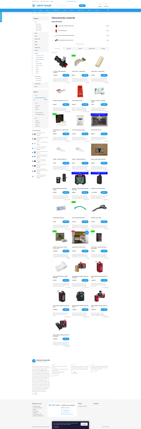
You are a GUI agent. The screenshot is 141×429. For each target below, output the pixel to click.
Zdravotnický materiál (40, 55)
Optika (36, 41)
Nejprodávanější (92, 48)
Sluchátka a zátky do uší (40, 59)
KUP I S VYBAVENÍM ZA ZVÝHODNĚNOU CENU (39, 113)
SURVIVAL (37, 126)
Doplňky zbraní (37, 38)
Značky (36, 86)
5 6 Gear (37, 120)
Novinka (37, 109)
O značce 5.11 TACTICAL (82, 406)
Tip (36, 111)
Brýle (37, 61)
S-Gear (36, 124)
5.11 (35, 21)
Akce (36, 107)
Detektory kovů (37, 47)
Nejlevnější (69, 48)
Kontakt (52, 1)
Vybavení (36, 53)
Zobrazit (66, 104)
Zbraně (36, 33)
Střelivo (36, 36)
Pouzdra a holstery (39, 65)
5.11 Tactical (37, 122)
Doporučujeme (57, 48)
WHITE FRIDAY (37, 83)
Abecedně (103, 48)
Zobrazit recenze (44, 361)
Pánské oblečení (38, 26)
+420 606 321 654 (66, 412)
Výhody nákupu (36, 411)
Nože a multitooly (39, 63)
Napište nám (35, 412)
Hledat (82, 5)
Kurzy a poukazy (38, 76)
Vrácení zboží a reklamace (44, 1)
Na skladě (37, 105)
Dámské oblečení (39, 28)
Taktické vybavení (39, 30)
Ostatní (37, 73)
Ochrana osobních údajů (37, 414)
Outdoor (36, 44)
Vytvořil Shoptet (106, 426)
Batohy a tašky (38, 24)
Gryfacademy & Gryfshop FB (68, 414)
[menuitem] (35, 10)
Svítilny (37, 67)
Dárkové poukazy (39, 78)
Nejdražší (80, 48)
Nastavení (56, 427)
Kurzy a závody (38, 80)
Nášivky (37, 71)
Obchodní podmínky (35, 1)
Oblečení (36, 50)
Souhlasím (84, 424)
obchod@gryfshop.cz (66, 410)
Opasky (37, 69)
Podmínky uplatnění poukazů (38, 415)
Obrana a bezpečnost (39, 57)
